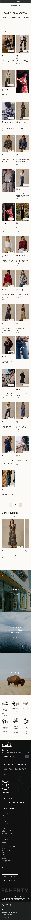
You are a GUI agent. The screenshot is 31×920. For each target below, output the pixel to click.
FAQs (3, 815)
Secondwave (25, 733)
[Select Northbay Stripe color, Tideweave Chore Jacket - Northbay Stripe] (20, 456)
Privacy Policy (15, 912)
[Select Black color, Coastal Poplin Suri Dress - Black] (5, 223)
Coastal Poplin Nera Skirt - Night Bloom (22, 127)
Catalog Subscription (7, 821)
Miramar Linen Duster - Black (22, 228)
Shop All (6, 17)
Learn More (15, 637)
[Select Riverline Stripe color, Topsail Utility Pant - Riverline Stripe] (2, 422)
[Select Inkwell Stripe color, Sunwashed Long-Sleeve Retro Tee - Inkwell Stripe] (2, 122)
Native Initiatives (6, 850)
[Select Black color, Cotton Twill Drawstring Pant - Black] (8, 90)
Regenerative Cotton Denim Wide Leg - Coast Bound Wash (22, 195)
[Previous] (0, 1)
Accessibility (4, 912)
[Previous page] (10, 505)
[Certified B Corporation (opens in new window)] (15, 786)
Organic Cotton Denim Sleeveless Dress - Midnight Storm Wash (7, 462)
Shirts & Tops (16, 17)
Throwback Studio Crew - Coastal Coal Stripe (8, 61)
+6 (12, 122)
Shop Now (15, 678)
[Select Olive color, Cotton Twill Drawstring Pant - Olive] (2, 90)
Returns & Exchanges (9, 876)
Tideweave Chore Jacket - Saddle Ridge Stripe (22, 461)
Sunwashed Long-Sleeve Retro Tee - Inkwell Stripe (8, 127)
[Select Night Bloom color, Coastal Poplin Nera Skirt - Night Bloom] (17, 122)
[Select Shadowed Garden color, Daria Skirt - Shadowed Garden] (2, 490)
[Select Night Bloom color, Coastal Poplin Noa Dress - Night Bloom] (2, 551)
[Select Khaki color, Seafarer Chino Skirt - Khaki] (17, 324)
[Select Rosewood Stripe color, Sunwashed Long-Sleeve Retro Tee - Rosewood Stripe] (10, 122)
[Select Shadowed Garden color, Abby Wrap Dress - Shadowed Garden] (2, 324)
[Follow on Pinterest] (3, 905)
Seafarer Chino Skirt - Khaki (21, 329)
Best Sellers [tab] (4, 516)
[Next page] (20, 505)
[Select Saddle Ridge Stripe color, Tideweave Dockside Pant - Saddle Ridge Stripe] (2, 389)
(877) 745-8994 (10, 798)
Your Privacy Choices (7, 833)
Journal (3, 852)
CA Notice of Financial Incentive (7, 827)
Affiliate (3, 854)
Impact (3, 844)
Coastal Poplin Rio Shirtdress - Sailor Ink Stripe (21, 428)
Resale (4, 848)
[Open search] (25, 6)
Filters (4, 31)
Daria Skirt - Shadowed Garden (7, 495)
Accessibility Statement (7, 823)
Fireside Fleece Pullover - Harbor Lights (8, 361)
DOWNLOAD (6, 774)
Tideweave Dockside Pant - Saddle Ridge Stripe (8, 394)
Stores (3, 856)
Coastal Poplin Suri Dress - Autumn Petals (8, 228)
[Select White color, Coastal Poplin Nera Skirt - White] (22, 122)
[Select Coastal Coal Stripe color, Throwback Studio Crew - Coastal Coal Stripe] (2, 56)
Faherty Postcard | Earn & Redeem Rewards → (15, 1)
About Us (4, 842)
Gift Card (4, 817)
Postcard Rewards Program (9, 846)
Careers (4, 858)
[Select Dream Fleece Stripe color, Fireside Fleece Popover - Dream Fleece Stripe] (5, 357)
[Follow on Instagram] (11, 905)
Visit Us (15, 594)
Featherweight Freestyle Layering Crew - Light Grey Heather (22, 296)
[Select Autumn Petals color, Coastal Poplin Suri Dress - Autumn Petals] (2, 223)
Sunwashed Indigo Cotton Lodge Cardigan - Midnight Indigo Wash (22, 161)
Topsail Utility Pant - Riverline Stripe (6, 427)
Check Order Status (9, 880)
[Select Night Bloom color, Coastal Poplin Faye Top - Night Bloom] (2, 155)
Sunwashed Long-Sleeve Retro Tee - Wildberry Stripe (22, 262)
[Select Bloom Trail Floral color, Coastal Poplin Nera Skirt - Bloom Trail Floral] (20, 122)
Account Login (5, 813)
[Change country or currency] (3, 909)
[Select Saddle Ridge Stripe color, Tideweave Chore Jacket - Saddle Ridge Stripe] (17, 456)
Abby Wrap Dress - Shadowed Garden (6, 329)
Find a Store (6, 871)
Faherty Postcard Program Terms (8, 831)
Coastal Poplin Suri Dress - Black (22, 394)
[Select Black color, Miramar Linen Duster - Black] (17, 223)
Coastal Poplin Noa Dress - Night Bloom (12, 555)
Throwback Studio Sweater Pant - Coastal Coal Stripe (22, 62)
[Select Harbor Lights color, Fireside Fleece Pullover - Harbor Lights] (2, 357)
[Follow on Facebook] (7, 905)
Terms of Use (5, 825)
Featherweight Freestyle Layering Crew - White (8, 261)
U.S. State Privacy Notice (7, 914)
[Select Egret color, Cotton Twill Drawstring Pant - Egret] (5, 90)
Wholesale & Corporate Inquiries (8, 861)
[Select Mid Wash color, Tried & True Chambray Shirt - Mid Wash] (26, 551)
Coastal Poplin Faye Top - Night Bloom (8, 160)
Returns (3, 819)
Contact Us (4, 811)
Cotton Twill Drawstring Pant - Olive (7, 95)
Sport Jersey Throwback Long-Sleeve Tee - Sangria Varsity (8, 296)
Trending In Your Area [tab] (13, 516)
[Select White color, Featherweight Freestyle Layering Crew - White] (2, 256)
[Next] (30, 1)
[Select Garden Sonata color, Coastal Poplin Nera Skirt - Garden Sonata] (25, 122)
